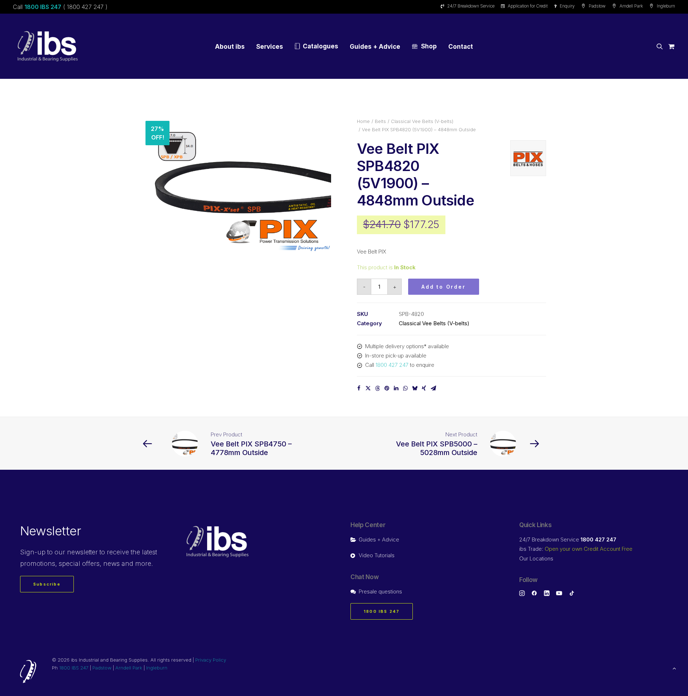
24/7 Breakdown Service (470, 6)
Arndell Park (631, 6)
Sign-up (33, 552)
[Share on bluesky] (414, 388)
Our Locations (536, 558)
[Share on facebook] (358, 388)
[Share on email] (433, 388)
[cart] (670, 46)
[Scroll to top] (674, 667)
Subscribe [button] (47, 584)
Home (363, 121)
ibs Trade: (575, 548)
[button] (660, 46)
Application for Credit (528, 6)
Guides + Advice (375, 46)
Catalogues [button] (320, 46)
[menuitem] (469, 6)
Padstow (597, 6)
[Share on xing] (424, 388)
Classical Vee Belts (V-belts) (422, 121)
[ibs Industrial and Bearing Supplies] (47, 46)
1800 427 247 (392, 364)
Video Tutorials (377, 555)
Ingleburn (666, 6)
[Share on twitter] (368, 388)
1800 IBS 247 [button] (382, 611)
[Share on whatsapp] (405, 388)
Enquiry (567, 6)
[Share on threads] (377, 388)
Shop (429, 46)
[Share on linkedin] (396, 388)
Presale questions (380, 591)
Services (269, 46)
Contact (460, 46)
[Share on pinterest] (386, 388)
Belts (380, 121)
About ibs (230, 46)
